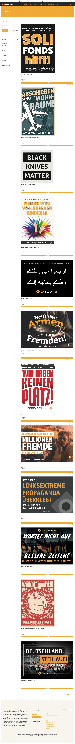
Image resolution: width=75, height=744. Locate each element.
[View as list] (45, 21)
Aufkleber (4, 45)
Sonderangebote (6, 57)
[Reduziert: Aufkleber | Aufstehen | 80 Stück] (47, 660)
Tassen (4, 60)
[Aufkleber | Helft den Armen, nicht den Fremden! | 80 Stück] (47, 329)
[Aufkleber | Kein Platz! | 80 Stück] (47, 387)
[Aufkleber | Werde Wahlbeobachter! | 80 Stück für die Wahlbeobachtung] (47, 603)
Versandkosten (23, 79)
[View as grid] (43, 21)
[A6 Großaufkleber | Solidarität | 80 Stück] (47, 48)
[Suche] (70, 4)
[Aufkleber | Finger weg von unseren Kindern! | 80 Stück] (47, 221)
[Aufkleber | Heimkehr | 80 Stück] (47, 278)
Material (4, 53)
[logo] (7, 3)
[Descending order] (31, 21)
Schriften (4, 55)
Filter (5, 30)
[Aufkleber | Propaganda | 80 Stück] (47, 494)
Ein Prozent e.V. (34, 735)
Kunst (4, 50)
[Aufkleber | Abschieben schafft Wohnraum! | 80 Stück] (47, 111)
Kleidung (4, 48)
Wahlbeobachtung (6, 65)
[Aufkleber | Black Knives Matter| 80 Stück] (47, 166)
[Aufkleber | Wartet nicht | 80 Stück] (47, 546)
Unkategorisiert (5, 62)
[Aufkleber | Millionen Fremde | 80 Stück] (47, 443)
